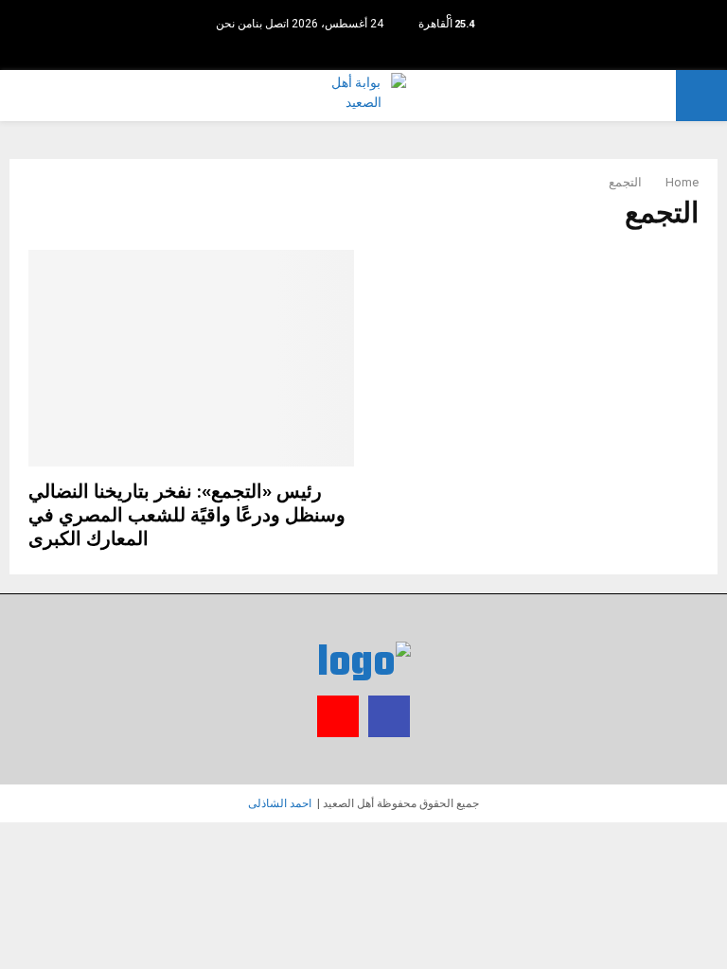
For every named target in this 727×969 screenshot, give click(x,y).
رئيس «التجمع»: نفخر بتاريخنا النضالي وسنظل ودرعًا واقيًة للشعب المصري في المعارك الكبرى (187, 515)
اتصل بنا (270, 23)
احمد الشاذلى (279, 803)
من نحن (234, 23)
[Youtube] (353, 52)
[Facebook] (364, 52)
